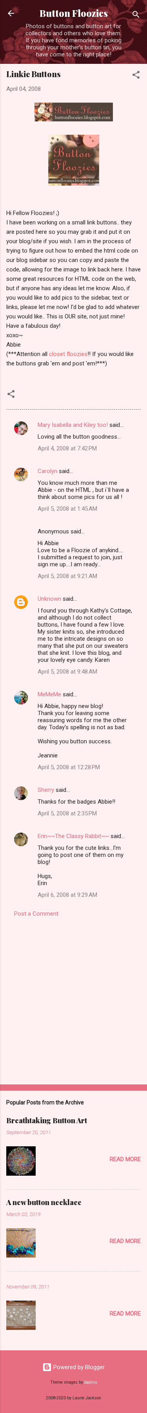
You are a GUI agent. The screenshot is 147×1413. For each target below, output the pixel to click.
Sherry (46, 789)
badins (90, 1382)
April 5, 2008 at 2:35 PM (67, 813)
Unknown (49, 598)
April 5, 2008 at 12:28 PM (69, 767)
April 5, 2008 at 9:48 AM (67, 671)
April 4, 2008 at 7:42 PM (67, 448)
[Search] (136, 16)
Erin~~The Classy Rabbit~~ (73, 836)
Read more (125, 1159)
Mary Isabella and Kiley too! (73, 424)
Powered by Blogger (78, 1367)
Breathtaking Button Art (46, 1120)
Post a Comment (36, 913)
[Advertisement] (73, 998)
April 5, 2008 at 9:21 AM (67, 576)
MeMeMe (49, 694)
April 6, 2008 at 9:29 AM (67, 894)
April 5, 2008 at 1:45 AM (67, 508)
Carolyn (47, 471)
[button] (136, 76)
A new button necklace (44, 1202)
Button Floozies (74, 13)
